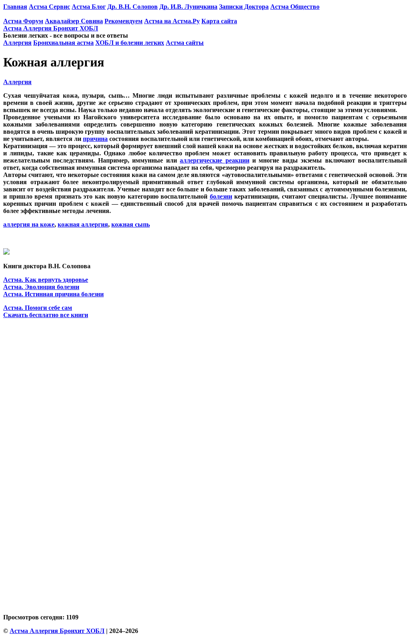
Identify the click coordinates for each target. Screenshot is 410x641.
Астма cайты (185, 42)
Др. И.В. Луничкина (188, 6)
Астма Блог (89, 6)
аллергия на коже (28, 224)
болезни (221, 196)
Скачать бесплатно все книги (45, 314)
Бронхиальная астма (63, 42)
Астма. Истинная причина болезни (53, 294)
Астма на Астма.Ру (172, 21)
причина (95, 138)
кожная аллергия (83, 224)
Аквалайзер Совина (74, 21)
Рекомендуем (124, 21)
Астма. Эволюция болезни (41, 286)
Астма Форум (23, 21)
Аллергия (17, 42)
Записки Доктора (244, 6)
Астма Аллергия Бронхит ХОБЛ (50, 28)
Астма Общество (295, 6)
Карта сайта (219, 21)
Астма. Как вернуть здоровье (45, 279)
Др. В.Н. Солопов (132, 6)
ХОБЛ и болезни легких (129, 42)
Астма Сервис (49, 6)
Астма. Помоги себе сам (37, 307)
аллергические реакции (214, 160)
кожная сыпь (130, 224)
